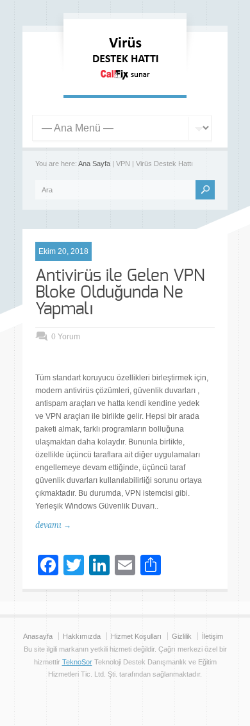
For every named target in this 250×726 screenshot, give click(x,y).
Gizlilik (182, 636)
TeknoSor (77, 662)
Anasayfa (38, 636)
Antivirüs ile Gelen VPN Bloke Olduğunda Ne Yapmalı (120, 292)
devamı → (53, 525)
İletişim (212, 636)
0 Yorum (65, 336)
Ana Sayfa (94, 163)
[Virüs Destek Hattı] (125, 82)
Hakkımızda (82, 636)
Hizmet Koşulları (136, 636)
